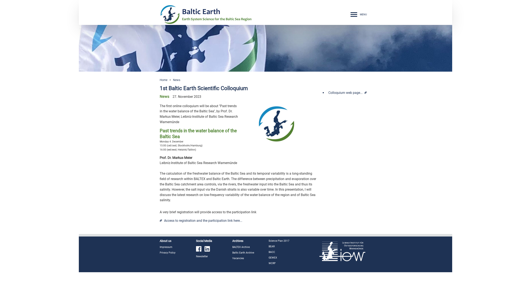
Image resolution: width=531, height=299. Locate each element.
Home (163, 80)
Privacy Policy (167, 252)
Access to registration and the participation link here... (203, 221)
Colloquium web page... (345, 93)
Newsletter (202, 256)
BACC (272, 252)
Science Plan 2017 (279, 240)
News (176, 80)
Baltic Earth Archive (243, 252)
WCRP (272, 263)
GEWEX (273, 257)
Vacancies (238, 258)
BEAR (272, 246)
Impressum (166, 247)
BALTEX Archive (241, 247)
